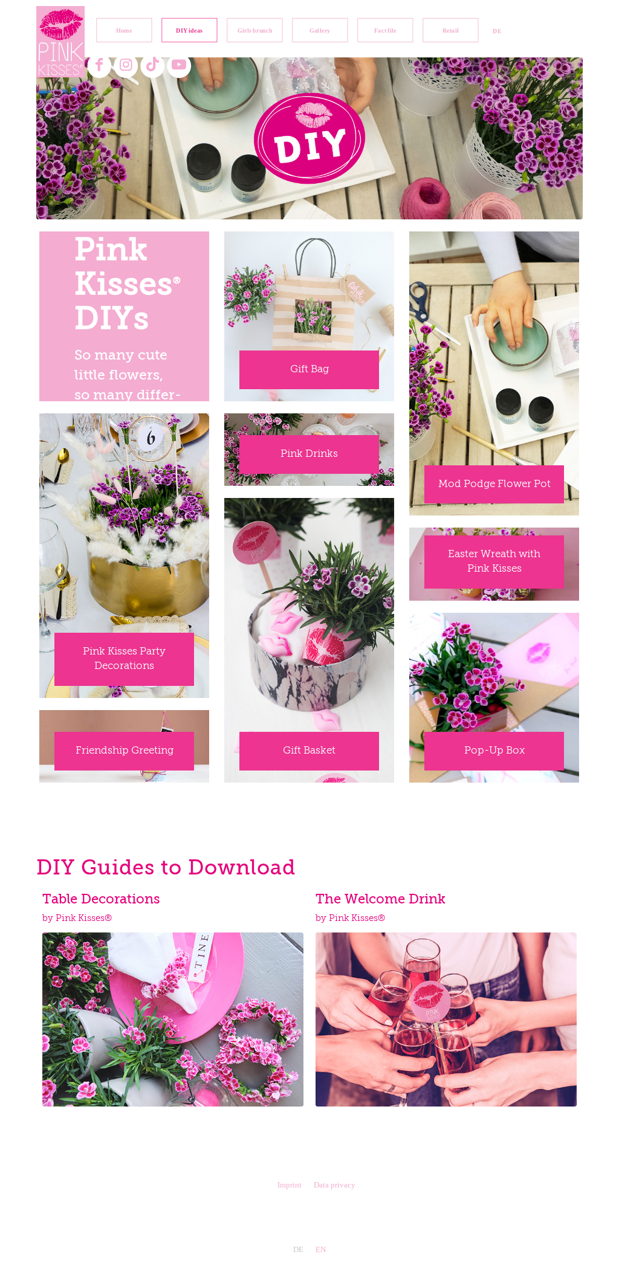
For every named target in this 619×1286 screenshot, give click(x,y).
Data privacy (334, 1184)
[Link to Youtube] (179, 65)
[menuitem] (124, 30)
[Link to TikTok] (152, 65)
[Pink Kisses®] (60, 41)
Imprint (289, 1184)
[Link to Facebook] (99, 65)
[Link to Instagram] (126, 65)
